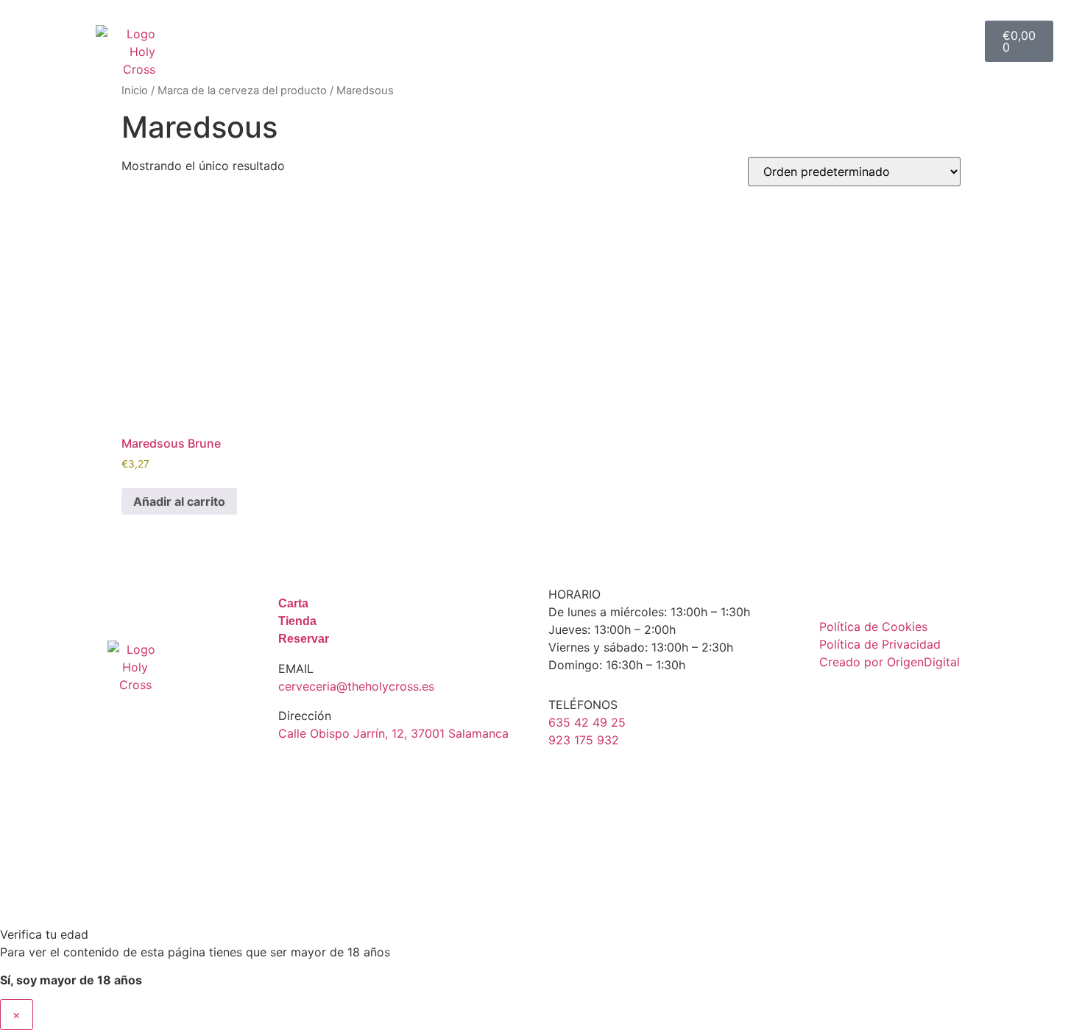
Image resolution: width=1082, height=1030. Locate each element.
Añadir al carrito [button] (179, 501)
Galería (821, 24)
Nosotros (724, 24)
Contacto (918, 58)
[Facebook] (882, 702)
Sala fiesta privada (573, 24)
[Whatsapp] (927, 702)
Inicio (270, 24)
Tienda (431, 24)
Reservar (917, 24)
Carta (344, 24)
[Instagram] (836, 702)
